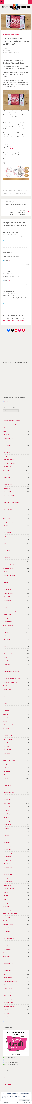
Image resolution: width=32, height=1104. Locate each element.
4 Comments (8, 54)
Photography (6, 906)
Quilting (6, 607)
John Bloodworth (20, 193)
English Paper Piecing (9, 575)
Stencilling (6, 892)
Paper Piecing (7, 600)
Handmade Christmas (8, 675)
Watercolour (7, 557)
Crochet (6, 572)
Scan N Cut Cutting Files (10, 506)
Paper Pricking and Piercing (10, 864)
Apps (5, 481)
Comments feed (7, 1084)
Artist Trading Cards (9, 792)
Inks (5, 831)
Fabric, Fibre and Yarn (8, 568)
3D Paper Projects (8, 789)
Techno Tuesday (8, 999)
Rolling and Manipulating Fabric (11, 611)
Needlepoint (6, 764)
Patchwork (6, 604)
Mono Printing (7, 753)
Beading (6, 703)
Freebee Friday (7, 970)
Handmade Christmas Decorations (12, 678)
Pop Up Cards (8, 807)
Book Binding (7, 799)
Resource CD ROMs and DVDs (11, 502)
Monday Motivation (8, 653)
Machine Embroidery (9, 593)
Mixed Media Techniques (10, 750)
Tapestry (6, 775)
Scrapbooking (7, 885)
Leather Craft (6, 718)
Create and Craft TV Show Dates (12, 643)
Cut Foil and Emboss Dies (12, 190)
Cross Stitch (7, 767)
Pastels (6, 539)
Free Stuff (6, 646)
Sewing (6, 618)
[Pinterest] (23, 330)
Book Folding (8, 853)
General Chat (6, 632)
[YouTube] (16, 330)
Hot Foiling (6, 828)
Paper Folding (7, 849)
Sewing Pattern (8, 621)
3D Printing (7, 477)
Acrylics (6, 525)
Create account (6, 1073)
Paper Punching (8, 867)
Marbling (5, 721)
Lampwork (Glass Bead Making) (11, 671)
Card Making (7, 33)
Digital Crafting (6, 470)
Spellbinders (7, 452)
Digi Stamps (7, 488)
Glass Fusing (7, 664)
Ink (5, 536)
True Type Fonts (8, 509)
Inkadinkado (7, 449)
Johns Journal (6, 714)
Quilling (6, 878)
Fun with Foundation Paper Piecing (11, 628)
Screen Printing (8, 614)
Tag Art (6, 896)
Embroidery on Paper (9, 821)
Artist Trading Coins (9, 796)
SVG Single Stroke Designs (9, 935)
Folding (6, 582)
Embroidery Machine (9, 499)
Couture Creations (10, 189)
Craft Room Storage (9, 467)
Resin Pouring (6, 920)
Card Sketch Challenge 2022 (9, 459)
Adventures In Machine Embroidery (11, 420)
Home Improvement (7, 693)
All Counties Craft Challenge (9, 424)
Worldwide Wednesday (9, 1006)
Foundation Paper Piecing (10, 586)
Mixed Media (6, 728)
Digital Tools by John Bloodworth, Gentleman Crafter (15, 513)
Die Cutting (16, 33)
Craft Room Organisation (9, 463)
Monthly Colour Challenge (9, 760)
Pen (5, 543)
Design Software (8, 484)
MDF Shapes (7, 1017)
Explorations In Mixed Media (9, 564)
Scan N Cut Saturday (8, 924)
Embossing (6, 817)
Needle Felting (7, 597)
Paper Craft (6, 778)
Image (6, 48)
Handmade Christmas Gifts (10, 682)
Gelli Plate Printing (8, 739)
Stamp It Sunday (8, 988)
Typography (6, 945)
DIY (5, 696)
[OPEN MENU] (2, 2)
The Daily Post (6, 942)
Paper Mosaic (7, 856)
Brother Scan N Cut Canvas (10, 442)
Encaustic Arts (7, 532)
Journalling (6, 742)
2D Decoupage (7, 782)
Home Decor (6, 686)
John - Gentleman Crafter (12, 52)
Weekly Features (7, 956)
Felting (5, 579)
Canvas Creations (8, 735)
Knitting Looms (8, 589)
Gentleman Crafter (9, 193)
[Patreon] (12, 330)
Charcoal (6, 529)
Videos (4, 953)
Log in (4, 1077)
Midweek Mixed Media (8, 725)
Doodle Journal (6, 518)
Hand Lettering (7, 949)
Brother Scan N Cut (8, 438)
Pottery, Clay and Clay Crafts (10, 913)
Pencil (5, 554)
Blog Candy (7, 639)
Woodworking (6, 1009)
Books (4, 427)
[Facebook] (8, 330)
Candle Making (7, 689)
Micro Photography (8, 910)
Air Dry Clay (7, 917)
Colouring (6, 810)
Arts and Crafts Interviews (10, 636)
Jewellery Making (7, 700)
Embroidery (7, 771)
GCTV (5, 974)
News (5, 657)
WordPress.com (7, 1088)
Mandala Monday (8, 977)
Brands (4, 431)
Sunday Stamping (8, 992)
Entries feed (6, 1081)
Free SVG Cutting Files (8, 625)
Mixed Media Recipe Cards (10, 981)
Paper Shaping (7, 871)
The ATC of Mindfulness (8, 938)
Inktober (6, 650)
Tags (5, 899)
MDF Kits (6, 746)
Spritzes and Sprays (9, 888)
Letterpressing (7, 839)
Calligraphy (5, 456)
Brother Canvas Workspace (10, 435)
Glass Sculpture (8, 668)
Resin (5, 707)
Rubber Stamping (13, 34)
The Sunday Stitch (8, 1002)
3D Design (6, 474)
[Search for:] (11, 410)
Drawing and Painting (8, 522)
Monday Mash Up (8, 985)
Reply (27, 245)
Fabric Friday (7, 967)
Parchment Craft (8, 874)
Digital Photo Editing (9, 495)
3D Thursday (7, 960)
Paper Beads (7, 842)
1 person (10, 241)
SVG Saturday (7, 995)
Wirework (6, 710)
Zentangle (7, 550)
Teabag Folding (7, 903)
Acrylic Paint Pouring (9, 732)
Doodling (7, 547)
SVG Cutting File (7, 931)
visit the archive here (9, 149)
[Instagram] (19, 330)
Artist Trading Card (8, 963)
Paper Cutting (7, 846)
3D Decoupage (7, 785)
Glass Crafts (6, 661)
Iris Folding (6, 835)
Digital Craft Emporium (9, 491)
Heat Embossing (8, 824)
